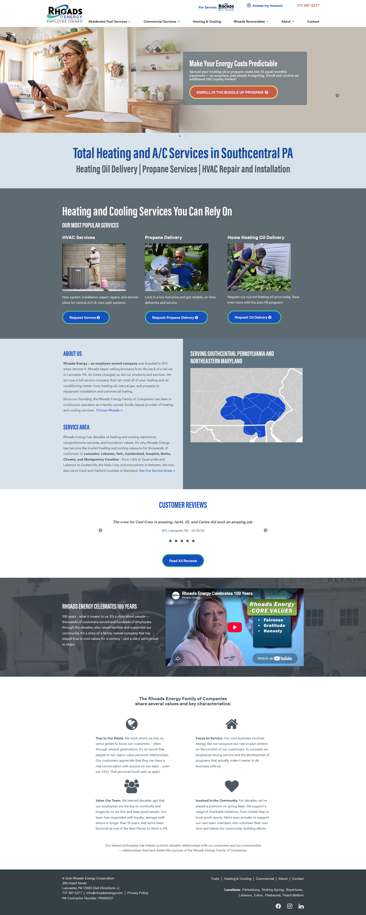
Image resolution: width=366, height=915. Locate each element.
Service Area (83, 58)
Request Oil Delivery (251, 317)
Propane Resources (41, 66)
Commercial (265, 878)
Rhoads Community (89, 66)
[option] (183, 80)
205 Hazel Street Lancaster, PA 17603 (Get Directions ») (90, 885)
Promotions (83, 93)
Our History (83, 49)
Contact (313, 21)
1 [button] (180, 136)
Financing (81, 84)
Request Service (83, 317)
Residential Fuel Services (108, 21)
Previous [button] (28, 96)
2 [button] (186, 136)
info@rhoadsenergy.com (104, 892)
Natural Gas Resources (44, 58)
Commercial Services (160, 21)
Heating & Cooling (207, 21)
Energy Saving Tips (40, 49)
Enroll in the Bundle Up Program (231, 92)
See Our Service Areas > (157, 470)
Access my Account (267, 5)
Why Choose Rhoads (89, 40)
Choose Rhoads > (109, 410)
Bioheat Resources (40, 40)
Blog (77, 102)
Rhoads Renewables (249, 21)
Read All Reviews (183, 560)
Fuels (215, 878)
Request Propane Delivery (173, 317)
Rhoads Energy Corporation (93, 878)
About (286, 21)
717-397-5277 (308, 5)
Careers (80, 75)
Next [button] (337, 96)
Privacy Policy (137, 892)
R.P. (164, 530)
